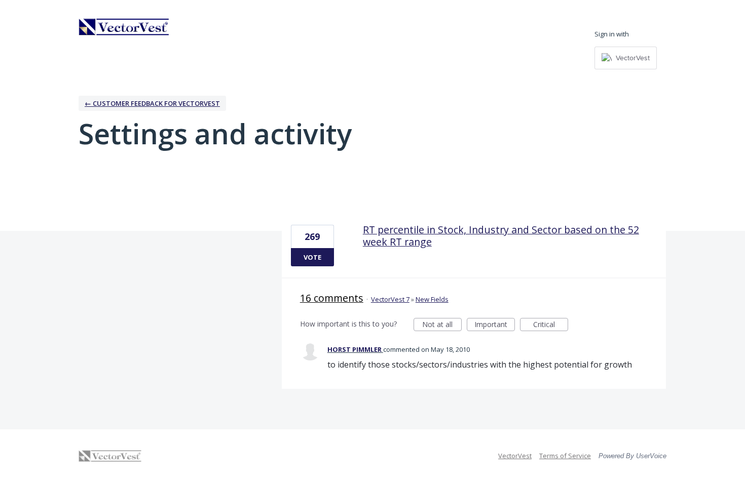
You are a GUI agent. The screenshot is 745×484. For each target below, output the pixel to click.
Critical (550, 325)
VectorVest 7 (390, 299)
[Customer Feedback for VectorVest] (124, 26)
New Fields (432, 299)
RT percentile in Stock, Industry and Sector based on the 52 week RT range (501, 236)
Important (494, 325)
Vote (312, 257)
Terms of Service (565, 455)
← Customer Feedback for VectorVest (152, 103)
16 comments (331, 298)
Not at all (442, 325)
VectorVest (515, 455)
